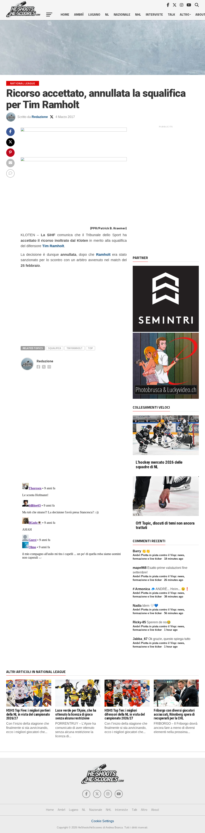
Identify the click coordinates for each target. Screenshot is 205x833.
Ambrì (78, 14)
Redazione (40, 117)
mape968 (140, 567)
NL (107, 14)
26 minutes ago (173, 579)
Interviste (154, 14)
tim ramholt (74, 348)
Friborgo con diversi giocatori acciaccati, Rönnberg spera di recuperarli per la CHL (174, 714)
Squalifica (54, 348)
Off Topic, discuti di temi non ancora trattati (165, 525)
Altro (184, 14)
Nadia (137, 605)
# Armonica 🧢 (144, 589)
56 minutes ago (173, 613)
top (90, 348)
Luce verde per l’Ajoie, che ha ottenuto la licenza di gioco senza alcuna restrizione (75, 714)
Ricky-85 (139, 622)
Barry (137, 551)
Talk (171, 14)
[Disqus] (74, 422)
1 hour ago (171, 629)
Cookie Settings (102, 821)
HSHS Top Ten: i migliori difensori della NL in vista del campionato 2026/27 (125, 714)
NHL (138, 14)
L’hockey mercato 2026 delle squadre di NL (159, 464)
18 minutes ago (173, 558)
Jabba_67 (140, 639)
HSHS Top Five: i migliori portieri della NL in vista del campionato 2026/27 (28, 714)
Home (65, 14)
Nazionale (122, 14)
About (155, 809)
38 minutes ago (173, 596)
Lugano (94, 14)
